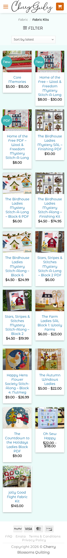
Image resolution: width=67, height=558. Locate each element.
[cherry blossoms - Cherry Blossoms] (32, 6)
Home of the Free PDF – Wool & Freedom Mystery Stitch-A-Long (17, 147)
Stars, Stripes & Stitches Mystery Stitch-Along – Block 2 (17, 325)
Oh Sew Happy (50, 436)
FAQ (8, 536)
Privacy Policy (34, 540)
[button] (6, 6)
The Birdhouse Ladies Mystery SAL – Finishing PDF (49, 142)
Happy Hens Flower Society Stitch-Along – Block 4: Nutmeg (17, 383)
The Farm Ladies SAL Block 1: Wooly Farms (50, 323)
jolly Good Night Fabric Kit (17, 496)
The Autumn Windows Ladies (49, 379)
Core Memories (17, 79)
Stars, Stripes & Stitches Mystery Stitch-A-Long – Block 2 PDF (49, 266)
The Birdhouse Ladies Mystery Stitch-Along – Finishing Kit (50, 207)
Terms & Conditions (44, 536)
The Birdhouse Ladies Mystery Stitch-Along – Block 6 (17, 266)
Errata (21, 536)
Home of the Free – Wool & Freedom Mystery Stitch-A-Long (49, 86)
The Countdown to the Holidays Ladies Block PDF (17, 442)
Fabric (23, 19)
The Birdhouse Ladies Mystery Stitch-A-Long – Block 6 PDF (17, 207)
